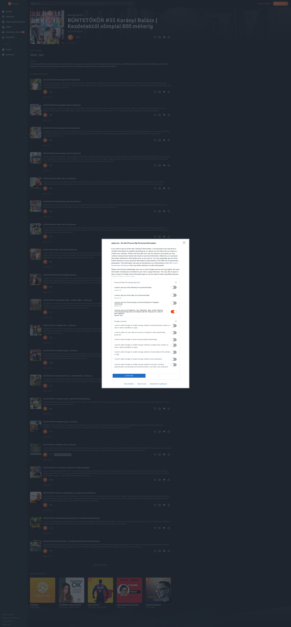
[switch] (174, 287)
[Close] (185, 243)
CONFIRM (129, 376)
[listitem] (145, 282)
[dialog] (145, 313)
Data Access (142, 384)
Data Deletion (129, 384)
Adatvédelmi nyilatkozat (158, 384)
